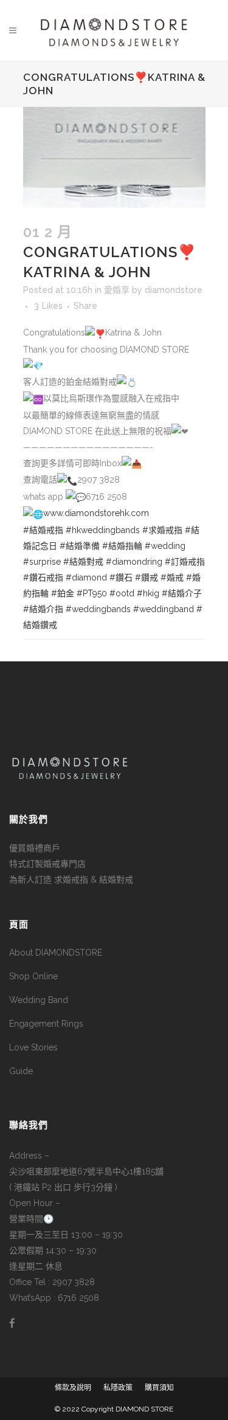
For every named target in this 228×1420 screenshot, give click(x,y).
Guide (21, 1071)
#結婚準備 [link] (80, 546)
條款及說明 (73, 1388)
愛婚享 (117, 290)
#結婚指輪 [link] (122, 546)
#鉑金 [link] (62, 593)
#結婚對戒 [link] (83, 562)
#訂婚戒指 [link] (185, 562)
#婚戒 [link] (172, 577)
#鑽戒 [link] (146, 577)
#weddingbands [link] (98, 609)
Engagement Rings (46, 1024)
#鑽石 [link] (121, 577)
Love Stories (33, 1047)
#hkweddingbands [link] (103, 530)
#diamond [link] (86, 577)
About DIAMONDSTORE (55, 952)
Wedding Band (38, 1000)
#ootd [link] (121, 593)
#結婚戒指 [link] (43, 530)
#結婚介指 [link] (43, 609)
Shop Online (33, 976)
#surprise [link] (42, 562)
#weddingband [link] (163, 609)
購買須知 (159, 1388)
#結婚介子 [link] (182, 593)
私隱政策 (118, 1388)
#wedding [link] (165, 546)
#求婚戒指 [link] (162, 530)
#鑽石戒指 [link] (43, 577)
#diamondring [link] (134, 562)
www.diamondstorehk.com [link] (96, 513)
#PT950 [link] (92, 593)
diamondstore (173, 290)
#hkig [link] (148, 593)
